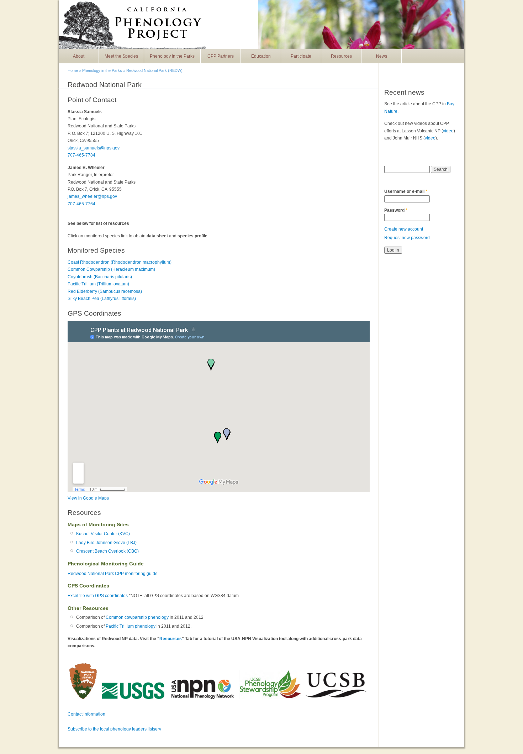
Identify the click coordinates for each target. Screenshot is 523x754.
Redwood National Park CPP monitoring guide (113, 573)
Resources (341, 56)
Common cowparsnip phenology (137, 617)
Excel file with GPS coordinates (98, 595)
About (78, 56)
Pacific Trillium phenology (130, 626)
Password (395, 210)
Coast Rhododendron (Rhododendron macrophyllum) (119, 262)
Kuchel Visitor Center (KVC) (103, 533)
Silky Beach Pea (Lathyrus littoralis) (102, 298)
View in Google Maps (88, 498)
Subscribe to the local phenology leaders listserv (114, 729)
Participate (301, 56)
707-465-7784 (81, 155)
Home (73, 70)
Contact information (86, 714)
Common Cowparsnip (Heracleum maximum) (111, 269)
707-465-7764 (81, 203)
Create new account (403, 229)
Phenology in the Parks (172, 56)
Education (261, 56)
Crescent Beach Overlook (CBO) (107, 551)
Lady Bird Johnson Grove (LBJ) (106, 542)
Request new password (407, 237)
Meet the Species (121, 56)
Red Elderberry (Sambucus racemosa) (105, 291)
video (448, 130)
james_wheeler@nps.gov (92, 196)
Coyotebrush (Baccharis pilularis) (100, 276)
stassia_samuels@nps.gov (94, 148)
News (381, 56)
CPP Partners (220, 56)
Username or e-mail (405, 191)
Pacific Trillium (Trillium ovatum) (98, 283)
